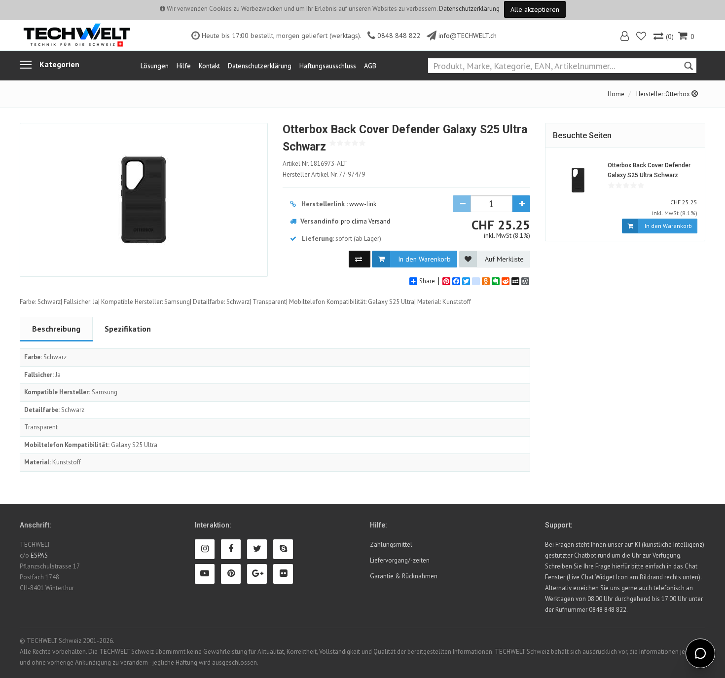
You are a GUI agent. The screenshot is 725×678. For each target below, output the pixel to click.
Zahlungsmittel (391, 544)
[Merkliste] (642, 37)
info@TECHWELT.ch (467, 35)
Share (427, 281)
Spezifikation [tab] (128, 329)
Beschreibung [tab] (56, 329)
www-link (362, 204)
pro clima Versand (365, 221)
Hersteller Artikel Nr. (324, 174)
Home (616, 94)
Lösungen (155, 65)
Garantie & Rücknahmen (403, 576)
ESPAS (39, 555)
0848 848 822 (399, 35)
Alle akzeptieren (534, 9)
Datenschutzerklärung (469, 8)
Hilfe (184, 65)
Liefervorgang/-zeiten (400, 560)
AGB (370, 65)
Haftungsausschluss (327, 65)
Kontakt (209, 65)
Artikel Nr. (315, 163)
